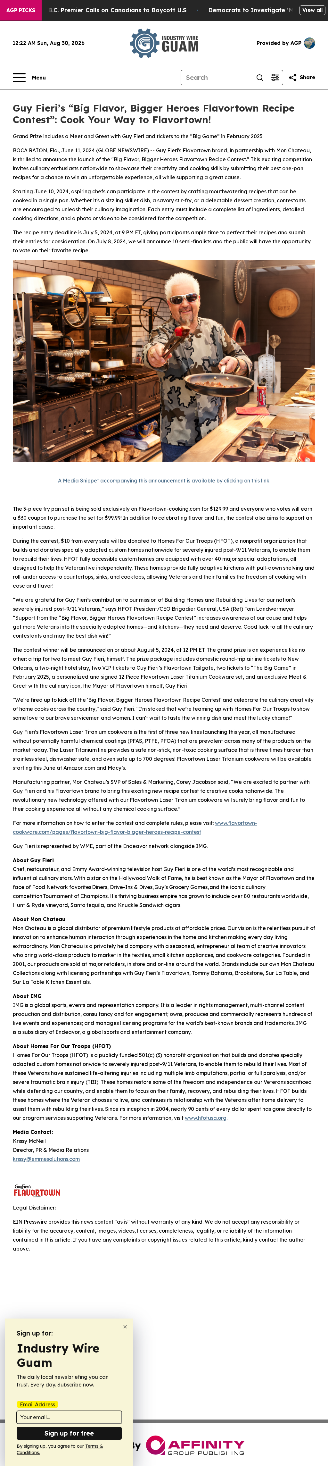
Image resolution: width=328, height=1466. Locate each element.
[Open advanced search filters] (275, 77)
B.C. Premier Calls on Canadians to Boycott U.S (117, 10)
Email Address (37, 1404)
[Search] (259, 77)
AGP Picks (20, 10)
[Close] (125, 1327)
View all (312, 10)
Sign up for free (69, 1433)
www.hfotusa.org (205, 1118)
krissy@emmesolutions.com (46, 1159)
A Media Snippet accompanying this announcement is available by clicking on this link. (164, 480)
